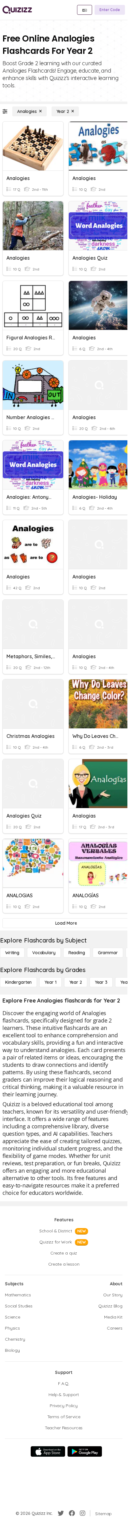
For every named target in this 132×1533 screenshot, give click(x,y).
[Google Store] (85, 1451)
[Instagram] (82, 1513)
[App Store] (48, 1451)
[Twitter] (61, 1513)
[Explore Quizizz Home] (17, 10)
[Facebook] (72, 1513)
